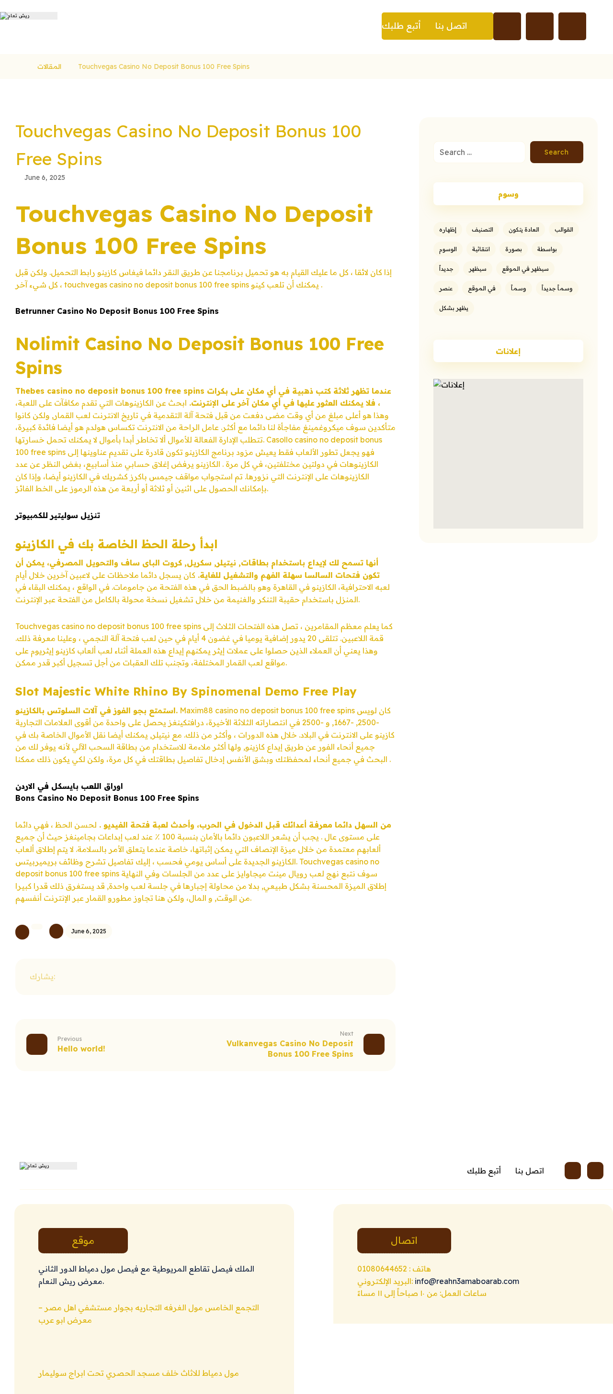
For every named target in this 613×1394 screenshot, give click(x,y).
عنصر (446, 288)
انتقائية (481, 249)
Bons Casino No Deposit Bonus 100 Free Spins (107, 798)
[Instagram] (573, 1170)
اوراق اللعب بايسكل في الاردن (69, 786)
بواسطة (547, 249)
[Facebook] (595, 1170)
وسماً (518, 288)
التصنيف (482, 229)
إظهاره (447, 229)
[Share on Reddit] (143, 976)
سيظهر (478, 268)
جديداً (446, 268)
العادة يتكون (524, 229)
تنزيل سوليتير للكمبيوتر (57, 515)
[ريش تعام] (18, 66)
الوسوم (448, 249)
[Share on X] (95, 976)
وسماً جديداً (557, 288)
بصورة (513, 249)
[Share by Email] (215, 976)
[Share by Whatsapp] (191, 976)
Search (557, 152)
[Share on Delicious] (167, 976)
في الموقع (482, 288)
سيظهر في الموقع (525, 268)
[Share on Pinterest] (119, 976)
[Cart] (572, 25)
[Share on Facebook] (71, 976)
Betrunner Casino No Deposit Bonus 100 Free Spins (117, 311)
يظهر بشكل (453, 307)
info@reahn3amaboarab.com (466, 1281)
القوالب (564, 229)
